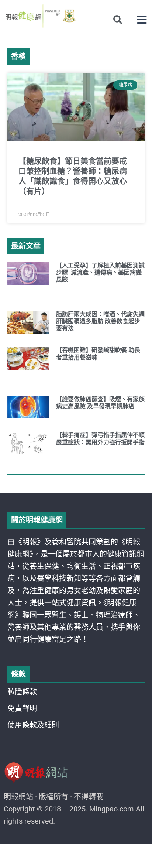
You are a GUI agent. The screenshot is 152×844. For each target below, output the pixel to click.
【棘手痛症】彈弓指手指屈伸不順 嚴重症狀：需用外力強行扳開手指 (100, 438)
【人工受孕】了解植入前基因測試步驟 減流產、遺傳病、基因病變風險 (100, 272)
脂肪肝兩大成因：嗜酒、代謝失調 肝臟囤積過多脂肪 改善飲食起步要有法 (100, 321)
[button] (141, 19)
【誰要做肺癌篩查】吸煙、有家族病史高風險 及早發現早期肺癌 (100, 403)
